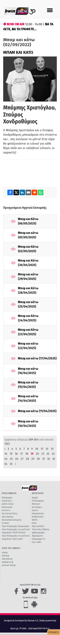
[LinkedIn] (23, 192)
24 (6, 459)
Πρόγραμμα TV (38, 539)
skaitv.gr (5, 555)
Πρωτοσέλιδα (38, 526)
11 (42, 449)
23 (53, 454)
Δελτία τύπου (8, 504)
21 (42, 454)
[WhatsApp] (40, 192)
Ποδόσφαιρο (38, 500)
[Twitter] (16, 192)
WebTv (35, 520)
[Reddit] (35, 192)
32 (48, 459)
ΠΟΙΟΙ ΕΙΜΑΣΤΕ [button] (9, 493)
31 (43, 459)
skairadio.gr (7, 559)
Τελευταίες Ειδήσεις (40, 529)
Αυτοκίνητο (37, 507)
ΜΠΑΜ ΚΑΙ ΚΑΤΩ (18, 52)
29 (32, 459)
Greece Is (6, 510)
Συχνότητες (7, 500)
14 (5, 454)
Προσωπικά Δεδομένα (12, 520)
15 (11, 454)
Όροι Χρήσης (7, 516)
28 (27, 459)
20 (37, 454)
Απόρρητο (53, 632)
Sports (35, 510)
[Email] (29, 192)
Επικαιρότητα (38, 513)
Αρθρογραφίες (38, 532)
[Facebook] (10, 192)
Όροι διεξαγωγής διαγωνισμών (15, 526)
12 (47, 449)
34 (5, 464)
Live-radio (36, 542)
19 (32, 454)
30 (38, 459)
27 (22, 459)
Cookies (5, 523)
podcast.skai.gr (9, 565)
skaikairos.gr (8, 562)
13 (52, 449)
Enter (34, 523)
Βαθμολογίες (38, 516)
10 (36, 449)
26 (16, 459)
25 (11, 459)
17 (21, 454)
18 (26, 454)
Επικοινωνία (7, 507)
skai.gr (5, 552)
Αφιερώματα (37, 535)
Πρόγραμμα (7, 497)
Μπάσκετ (36, 504)
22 (48, 454)
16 (16, 454)
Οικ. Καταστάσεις (9, 513)
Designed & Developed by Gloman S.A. (21, 620)
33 (53, 459)
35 (11, 464)
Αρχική (35, 497)
